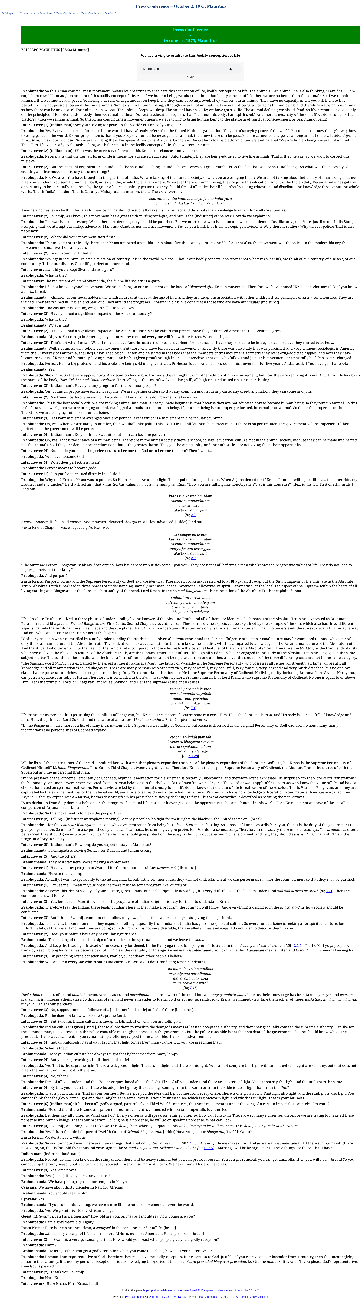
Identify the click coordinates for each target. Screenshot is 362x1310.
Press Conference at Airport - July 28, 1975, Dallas (155, 1296)
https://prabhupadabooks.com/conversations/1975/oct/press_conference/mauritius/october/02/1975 (201, 1290)
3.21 (329, 890)
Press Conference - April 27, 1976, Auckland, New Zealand (232, 1296)
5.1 (193, 707)
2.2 (193, 514)
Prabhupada (9, 13)
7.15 (193, 987)
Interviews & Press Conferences (59, 13)
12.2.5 (208, 1147)
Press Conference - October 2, (99, 13)
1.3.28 (193, 755)
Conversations (28, 13)
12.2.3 (191, 1143)
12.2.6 (296, 945)
